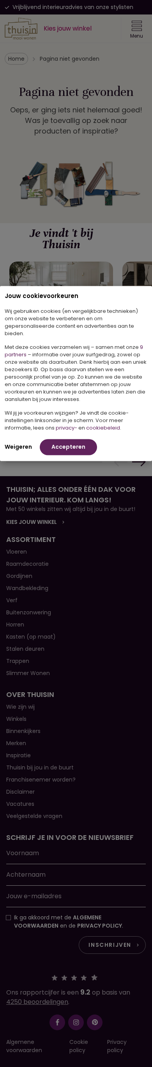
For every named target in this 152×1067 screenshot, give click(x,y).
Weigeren (18, 446)
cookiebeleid (103, 427)
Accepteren (68, 446)
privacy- (66, 427)
